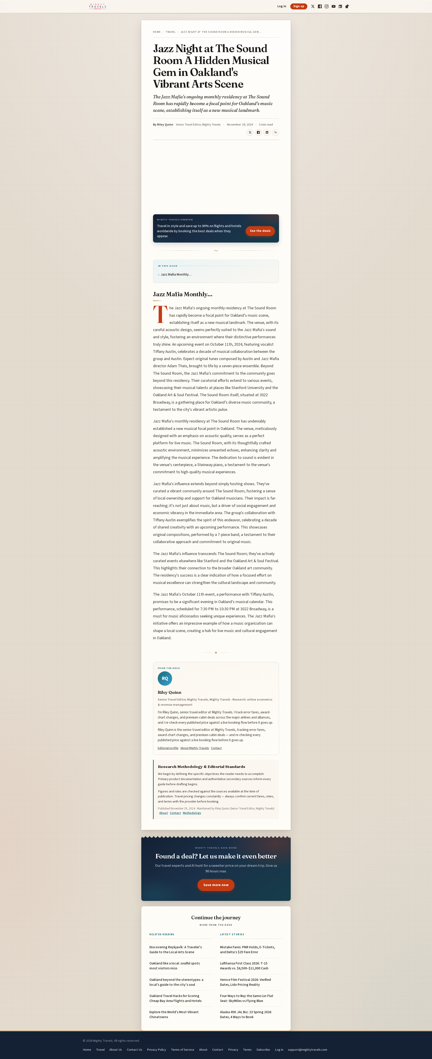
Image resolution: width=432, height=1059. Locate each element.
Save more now (216, 884)
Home (157, 32)
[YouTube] (333, 6)
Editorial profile (168, 748)
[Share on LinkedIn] (266, 132)
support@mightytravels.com (307, 1049)
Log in (281, 6)
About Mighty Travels (194, 748)
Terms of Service (182, 1049)
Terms (247, 1049)
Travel (171, 32)
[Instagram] (326, 6)
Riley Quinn (165, 124)
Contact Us (134, 1049)
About (163, 813)
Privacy (233, 1049)
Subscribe (263, 1049)
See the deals (260, 231)
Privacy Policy (156, 1049)
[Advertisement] (216, 177)
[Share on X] (250, 132)
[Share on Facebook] (258, 132)
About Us (115, 1049)
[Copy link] (275, 132)
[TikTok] (347, 6)
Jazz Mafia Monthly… (176, 274)
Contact (216, 748)
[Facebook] (320, 6)
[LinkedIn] (340, 6)
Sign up (298, 6)
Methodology (192, 813)
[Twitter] (313, 6)
